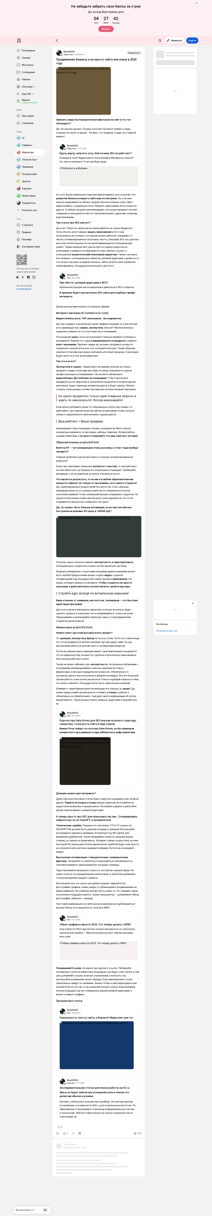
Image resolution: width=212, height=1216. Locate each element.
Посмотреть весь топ (166, 631)
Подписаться (134, 53)
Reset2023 (69, 51)
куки (32, 1210)
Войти (192, 40)
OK (45, 1210)
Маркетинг (68, 54)
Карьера (71, 1083)
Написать (176, 40)
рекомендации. (24, 289)
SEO (69, 278)
